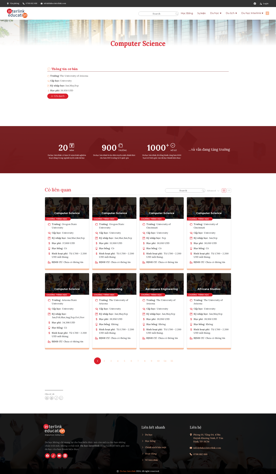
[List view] (229, 190)
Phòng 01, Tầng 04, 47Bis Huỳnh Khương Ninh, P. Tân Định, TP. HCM (208, 438)
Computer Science (67, 213)
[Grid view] (224, 190)
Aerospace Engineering (161, 289)
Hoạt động (151, 453)
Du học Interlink (251, 13)
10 (158, 360)
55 (172, 360)
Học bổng (150, 440)
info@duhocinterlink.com (55, 3)
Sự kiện (201, 13)
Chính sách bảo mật (155, 447)
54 (165, 360)
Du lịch (230, 13)
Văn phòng (14, 3)
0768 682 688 (31, 3)
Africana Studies (209, 289)
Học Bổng (187, 13)
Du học (214, 13)
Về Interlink (151, 459)
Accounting (114, 289)
